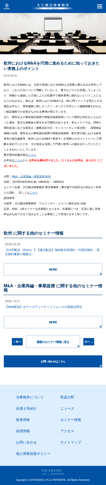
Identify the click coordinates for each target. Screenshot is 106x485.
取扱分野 (67, 396)
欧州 (48, 176)
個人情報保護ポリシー (33, 453)
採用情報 (23, 430)
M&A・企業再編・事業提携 (28, 176)
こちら (32, 155)
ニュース (67, 408)
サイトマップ (70, 442)
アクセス (67, 430)
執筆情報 (23, 419)
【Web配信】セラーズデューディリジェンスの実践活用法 (43, 306)
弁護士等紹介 (26, 408)
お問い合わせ (26, 442)
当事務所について (30, 396)
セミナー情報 (70, 419)
